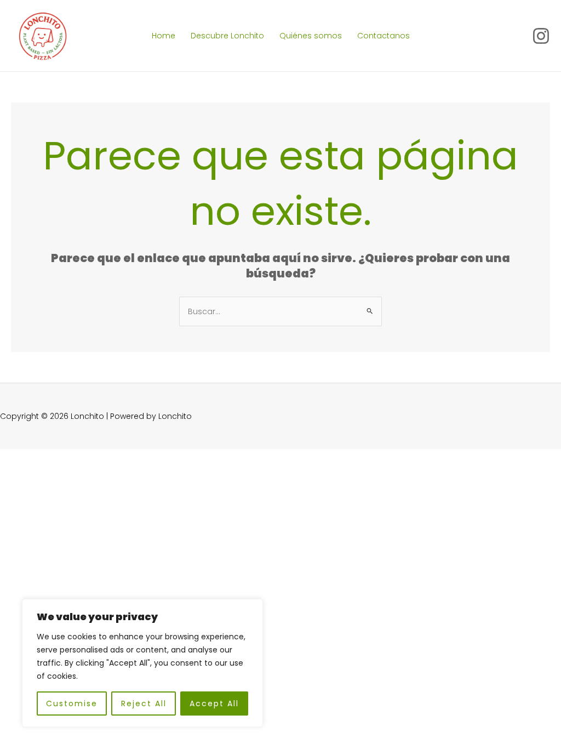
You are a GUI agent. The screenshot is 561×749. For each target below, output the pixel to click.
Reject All (144, 703)
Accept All (214, 703)
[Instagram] (541, 36)
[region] (142, 663)
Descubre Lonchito (227, 35)
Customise (72, 703)
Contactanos (383, 35)
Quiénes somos (310, 35)
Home (163, 35)
